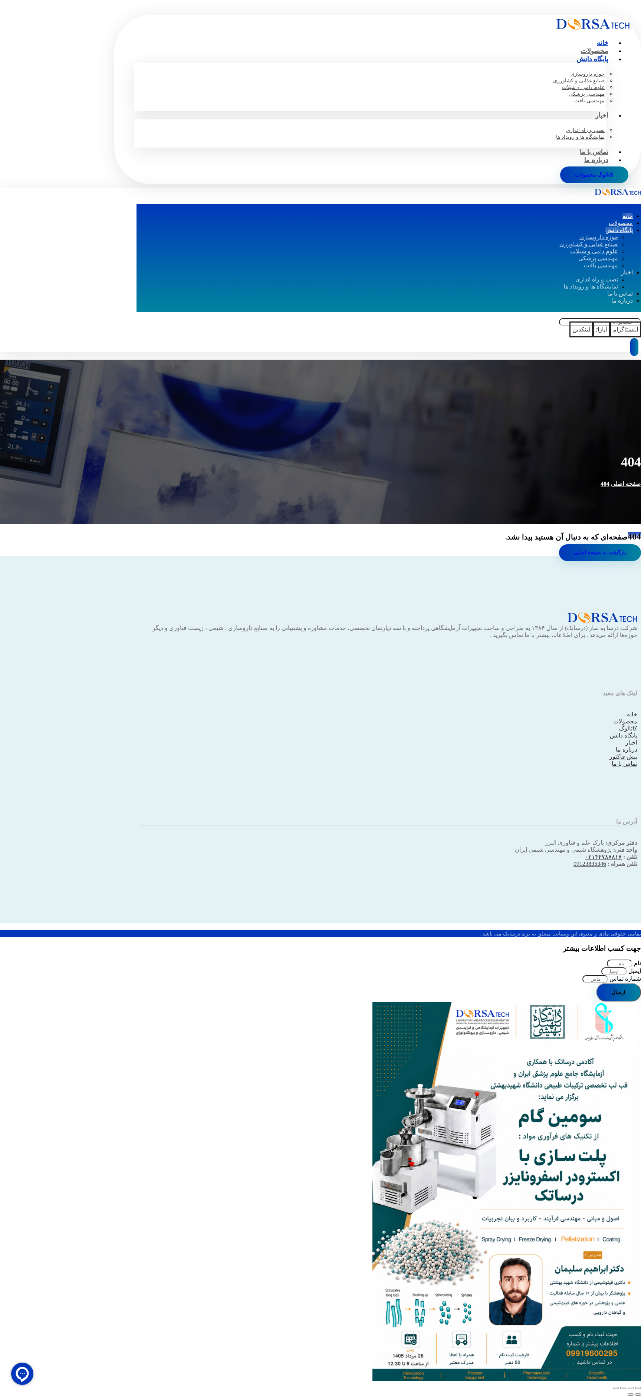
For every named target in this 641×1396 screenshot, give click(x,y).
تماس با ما (624, 763)
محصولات (625, 721)
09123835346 (589, 864)
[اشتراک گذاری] (623, 1388)
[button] (625, 329)
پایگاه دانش (623, 735)
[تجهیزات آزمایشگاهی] (593, 27)
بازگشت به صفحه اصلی (600, 552)
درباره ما (626, 749)
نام (636, 963)
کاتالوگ (628, 728)
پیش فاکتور (623, 756)
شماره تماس (624, 979)
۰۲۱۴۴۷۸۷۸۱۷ (603, 857)
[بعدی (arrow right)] (631, 1394)
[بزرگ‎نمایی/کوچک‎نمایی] (638, 1388)
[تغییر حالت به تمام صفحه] (631, 1388)
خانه (632, 714)
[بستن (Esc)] (616, 1388)
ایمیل (634, 971)
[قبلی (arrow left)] (638, 1394)
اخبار (631, 742)
